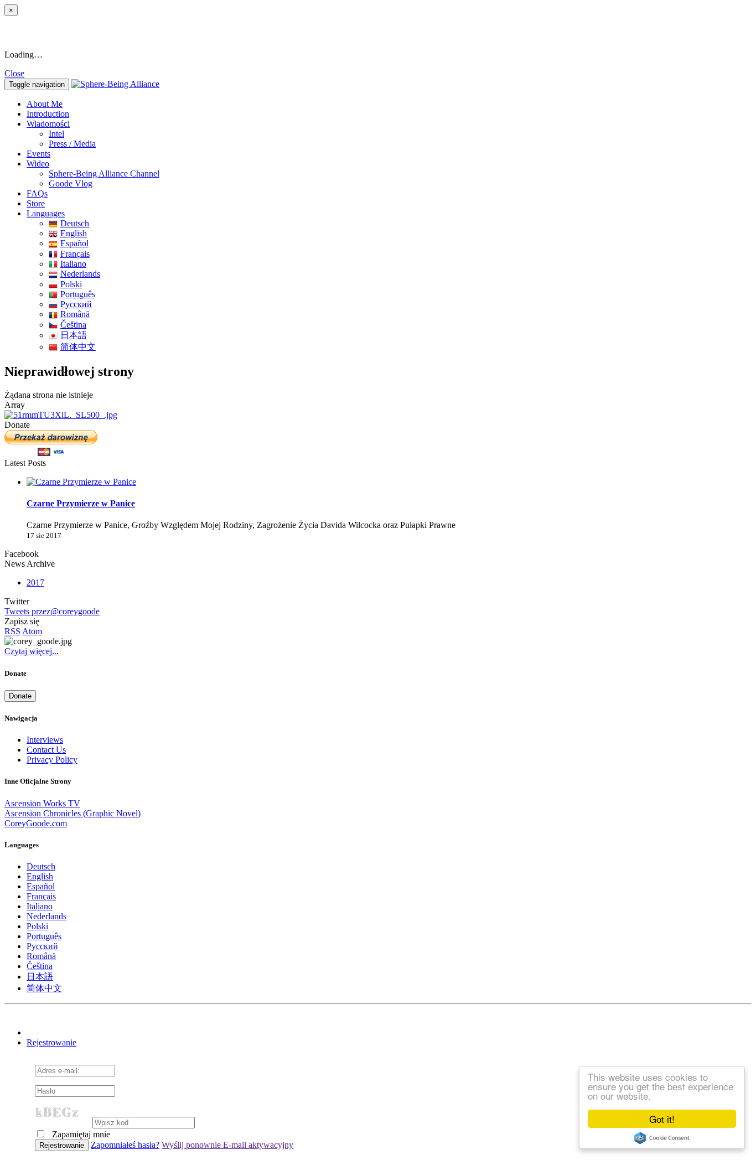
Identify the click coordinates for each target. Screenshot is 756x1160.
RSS (12, 631)
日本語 (73, 335)
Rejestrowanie (51, 1042)
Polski (71, 284)
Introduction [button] (48, 113)
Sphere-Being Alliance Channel (104, 173)
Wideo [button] (38, 163)
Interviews (45, 739)
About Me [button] (45, 103)
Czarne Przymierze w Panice (81, 503)
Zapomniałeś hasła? (125, 1144)
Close (14, 73)
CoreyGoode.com (35, 823)
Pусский (76, 304)
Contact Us (46, 749)
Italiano (73, 263)
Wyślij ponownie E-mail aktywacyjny (227, 1144)
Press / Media (72, 143)
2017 (35, 582)
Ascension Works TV (42, 803)
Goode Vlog (70, 183)
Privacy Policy (52, 759)
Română (75, 314)
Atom (32, 631)
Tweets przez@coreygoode (52, 611)
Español (74, 243)
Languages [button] (46, 213)
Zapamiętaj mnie (80, 1134)
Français (75, 253)
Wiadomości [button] (48, 123)
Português (77, 294)
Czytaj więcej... (31, 651)
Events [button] (38, 153)
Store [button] (36, 203)
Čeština (73, 324)
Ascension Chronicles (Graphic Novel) (72, 813)
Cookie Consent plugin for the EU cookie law (662, 1138)
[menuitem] (400, 134)
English (73, 233)
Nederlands (80, 273)
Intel (56, 133)
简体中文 (78, 346)
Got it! (662, 1119)
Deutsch (74, 223)
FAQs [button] (37, 193)
